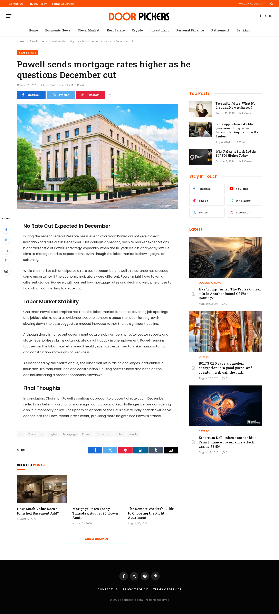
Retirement (220, 30)
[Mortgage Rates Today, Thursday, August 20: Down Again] (97, 489)
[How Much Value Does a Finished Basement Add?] (42, 489)
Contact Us (16, 4)
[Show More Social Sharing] (110, 95)
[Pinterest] (6, 261)
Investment (159, 30)
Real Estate (116, 30)
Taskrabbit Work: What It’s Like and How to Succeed (235, 105)
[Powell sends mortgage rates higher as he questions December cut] (97, 156)
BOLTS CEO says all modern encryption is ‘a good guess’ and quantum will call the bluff (225, 367)
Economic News (57, 30)
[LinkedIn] (6, 250)
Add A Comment (97, 539)
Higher (53, 434)
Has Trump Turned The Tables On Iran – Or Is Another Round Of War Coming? (230, 293)
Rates (120, 434)
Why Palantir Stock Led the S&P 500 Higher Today (236, 153)
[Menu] (8, 16)
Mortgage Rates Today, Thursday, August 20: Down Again (95, 513)
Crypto (137, 30)
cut (21, 434)
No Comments (54, 85)
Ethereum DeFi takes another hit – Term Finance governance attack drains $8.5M (228, 442)
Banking (243, 30)
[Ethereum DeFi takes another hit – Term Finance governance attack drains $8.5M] (225, 405)
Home (33, 30)
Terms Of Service (63, 4)
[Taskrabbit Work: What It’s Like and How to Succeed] (200, 109)
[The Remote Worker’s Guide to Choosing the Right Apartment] (153, 489)
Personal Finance (190, 30)
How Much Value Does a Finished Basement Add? (38, 511)
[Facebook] (6, 229)
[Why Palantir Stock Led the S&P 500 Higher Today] (200, 157)
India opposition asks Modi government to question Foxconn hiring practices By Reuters (236, 130)
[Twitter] (6, 240)
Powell (86, 434)
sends (133, 434)
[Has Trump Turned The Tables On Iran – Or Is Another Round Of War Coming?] (225, 257)
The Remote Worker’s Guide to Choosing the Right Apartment (151, 513)
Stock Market (88, 30)
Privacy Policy (38, 4)
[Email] (6, 271)
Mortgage (70, 434)
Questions (103, 434)
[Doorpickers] (139, 16)
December (36, 434)
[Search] (271, 3)
